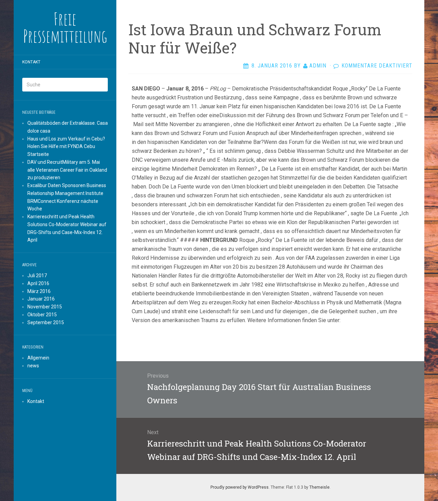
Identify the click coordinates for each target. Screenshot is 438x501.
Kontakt (35, 401)
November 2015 (44, 306)
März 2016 (39, 291)
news (33, 365)
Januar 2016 (41, 299)
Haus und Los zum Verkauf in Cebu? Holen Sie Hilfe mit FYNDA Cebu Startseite (66, 146)
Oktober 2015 (42, 314)
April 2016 (38, 283)
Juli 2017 (37, 275)
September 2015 (45, 322)
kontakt (31, 62)
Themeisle (319, 487)
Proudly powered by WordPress (239, 487)
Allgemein (38, 358)
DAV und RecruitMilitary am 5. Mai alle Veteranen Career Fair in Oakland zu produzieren (67, 170)
